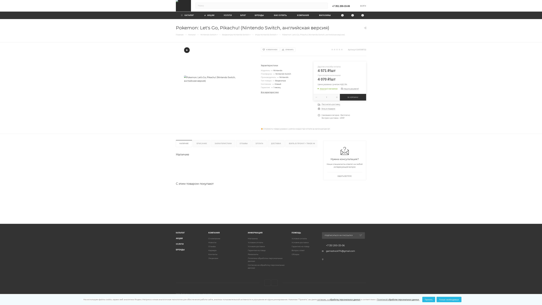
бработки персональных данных (398, 299)
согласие (321, 299)
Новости (212, 242)
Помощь (296, 233)
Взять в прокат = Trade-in (302, 143)
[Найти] (324, 6)
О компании (214, 238)
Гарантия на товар (257, 250)
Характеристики (223, 143)
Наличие (184, 143)
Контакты (212, 254)
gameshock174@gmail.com (340, 251)
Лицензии (213, 258)
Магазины (253, 238)
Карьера (212, 250)
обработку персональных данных (343, 299)
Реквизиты (253, 254)
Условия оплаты (255, 242)
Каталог (180, 233)
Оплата (259, 143)
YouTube (275, 283)
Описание (201, 143)
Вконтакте (267, 283)
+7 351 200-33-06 (341, 6)
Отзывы (244, 143)
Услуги (180, 244)
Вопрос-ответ (298, 250)
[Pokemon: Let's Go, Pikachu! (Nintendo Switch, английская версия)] (216, 79)
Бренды (180, 250)
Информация (255, 233)
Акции (179, 238)
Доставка (276, 143)
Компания (214, 233)
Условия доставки (256, 246)
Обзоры (295, 254)
